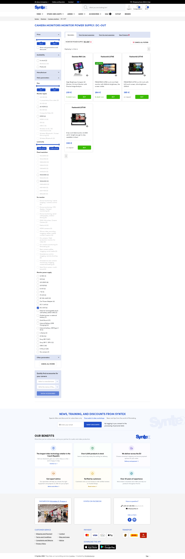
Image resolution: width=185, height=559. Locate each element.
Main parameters (43, 78)
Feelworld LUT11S (136, 56)
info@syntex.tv (133, 508)
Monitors (43, 19)
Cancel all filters (48, 364)
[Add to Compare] (87, 75)
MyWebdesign (90, 556)
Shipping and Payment (44, 534)
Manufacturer (42, 72)
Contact (71, 2)
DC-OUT (87, 42)
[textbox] (46, 381)
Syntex (37, 19)
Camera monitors (53, 19)
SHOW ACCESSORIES (48, 393)
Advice (61, 540)
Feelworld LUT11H (79, 107)
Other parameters (43, 357)
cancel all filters (141, 42)
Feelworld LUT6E (107, 56)
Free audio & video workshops (94, 418)
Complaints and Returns (44, 540)
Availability (41, 55)
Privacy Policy (41, 543)
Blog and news (64, 537)
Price (38, 34)
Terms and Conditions (43, 537)
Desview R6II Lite (78, 56)
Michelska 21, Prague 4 (58, 501)
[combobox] (48, 381)
